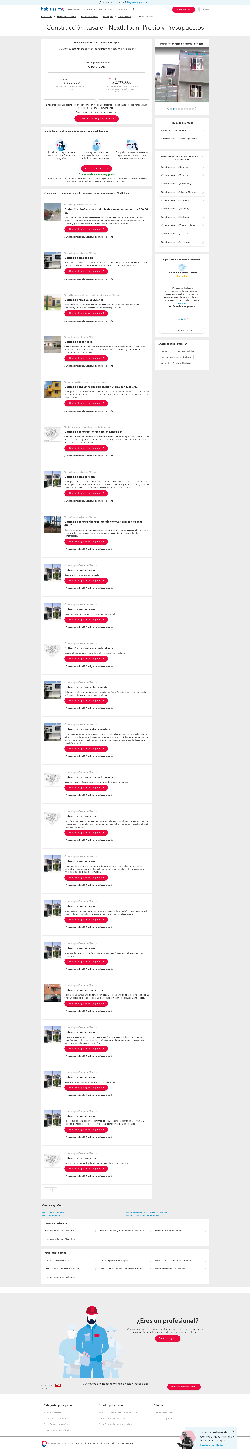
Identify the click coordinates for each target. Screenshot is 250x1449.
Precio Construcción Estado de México (144, 1216)
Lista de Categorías (163, 1419)
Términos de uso (83, 1444)
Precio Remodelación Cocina (57, 1430)
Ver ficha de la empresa (181, 295)
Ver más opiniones (182, 320)
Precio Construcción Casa (56, 1419)
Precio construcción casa (52, 1213)
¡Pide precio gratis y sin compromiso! (86, 229)
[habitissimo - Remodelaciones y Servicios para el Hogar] (53, 9)
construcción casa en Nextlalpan (177, 341)
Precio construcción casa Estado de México (146, 1213)
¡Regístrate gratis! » (137, 2)
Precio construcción (66, 17)
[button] (168, 108)
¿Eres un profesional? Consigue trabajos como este (88, 237)
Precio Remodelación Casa (56, 1424)
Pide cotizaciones (184, 10)
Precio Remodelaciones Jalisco (113, 1419)
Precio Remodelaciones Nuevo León (116, 1424)
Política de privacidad (103, 1444)
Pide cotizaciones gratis (184, 1387)
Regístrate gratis (167, 1338)
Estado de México (89, 17)
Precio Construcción (50, 1216)
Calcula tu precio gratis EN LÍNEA (97, 118)
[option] (182, 74)
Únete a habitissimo (212, 1445)
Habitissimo (46, 17)
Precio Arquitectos (52, 1413)
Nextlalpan (108, 17)
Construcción (124, 17)
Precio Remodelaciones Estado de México (118, 1413)
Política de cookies (125, 1444)
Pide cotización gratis (96, 168)
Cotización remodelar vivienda (84, 300)
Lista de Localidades (163, 1413)
